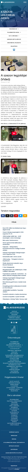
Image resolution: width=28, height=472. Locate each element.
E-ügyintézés (14, 386)
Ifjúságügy (14, 415)
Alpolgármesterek (14, 343)
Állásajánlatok (14, 412)
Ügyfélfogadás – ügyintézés (14, 387)
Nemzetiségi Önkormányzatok (14, 357)
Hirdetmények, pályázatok (14, 42)
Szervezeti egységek (14, 383)
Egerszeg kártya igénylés (14, 39)
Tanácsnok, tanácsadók (14, 350)
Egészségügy (14, 413)
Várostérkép (14, 368)
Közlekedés (14, 418)
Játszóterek (14, 417)
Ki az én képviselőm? (15, 348)
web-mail (14, 439)
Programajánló (14, 399)
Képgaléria (14, 314)
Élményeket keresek (14, 317)
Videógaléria (14, 404)
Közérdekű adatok (14, 389)
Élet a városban (13, 35)
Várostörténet (14, 313)
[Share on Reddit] (16, 215)
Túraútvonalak (14, 424)
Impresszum (14, 435)
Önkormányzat (13, 28)
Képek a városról (14, 405)
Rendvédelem (14, 420)
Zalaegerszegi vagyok (14, 316)
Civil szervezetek (14, 409)
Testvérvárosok (14, 372)
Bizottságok (14, 353)
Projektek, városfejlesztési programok (14, 363)
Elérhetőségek (14, 384)
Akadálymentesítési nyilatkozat (14, 452)
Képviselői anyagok (14, 445)
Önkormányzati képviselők (13, 345)
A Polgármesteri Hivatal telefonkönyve (14, 442)
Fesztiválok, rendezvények (14, 401)
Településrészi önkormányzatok (14, 355)
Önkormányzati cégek (14, 364)
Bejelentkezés (14, 465)
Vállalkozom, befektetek (14, 319)
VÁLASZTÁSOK (14, 46)
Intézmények (14, 407)
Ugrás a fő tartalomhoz (23, 0)
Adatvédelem (14, 449)
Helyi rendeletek (14, 360)
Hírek (13, 20)
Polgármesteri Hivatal (13, 32)
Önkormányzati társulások (14, 366)
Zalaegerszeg (7, 2)
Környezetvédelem (14, 369)
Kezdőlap (5, 20)
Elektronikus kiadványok (14, 423)
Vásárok (14, 421)
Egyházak (14, 410)
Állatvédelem (14, 371)
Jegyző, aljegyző (14, 381)
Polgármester (14, 341)
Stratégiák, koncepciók (14, 361)
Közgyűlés (14, 352)
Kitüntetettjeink (14, 358)
